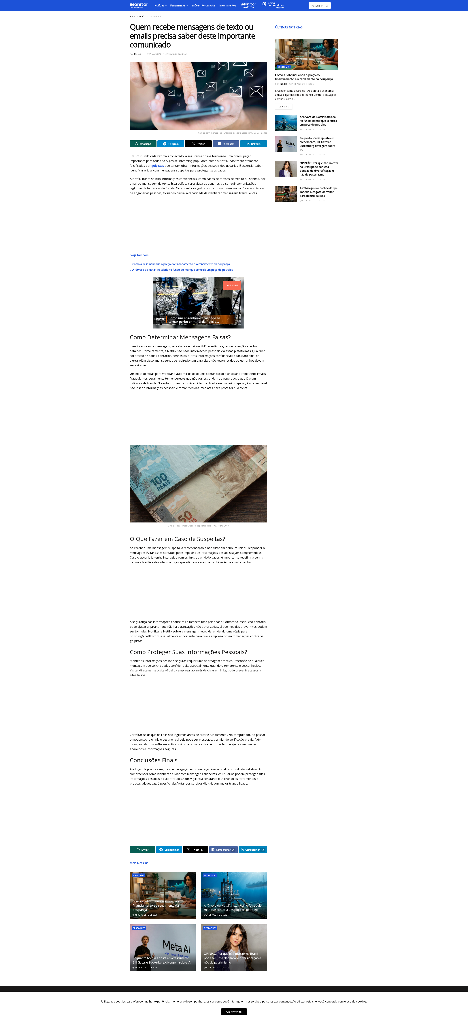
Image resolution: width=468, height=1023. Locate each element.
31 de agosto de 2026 (145, 914)
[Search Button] (327, 5)
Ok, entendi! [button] (234, 1011)
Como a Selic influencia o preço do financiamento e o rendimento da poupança (181, 264)
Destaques (139, 928)
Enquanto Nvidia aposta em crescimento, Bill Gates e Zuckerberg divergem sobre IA (161, 960)
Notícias (159, 5)
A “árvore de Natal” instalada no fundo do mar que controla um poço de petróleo (182, 269)
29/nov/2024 (154, 54)
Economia (155, 16)
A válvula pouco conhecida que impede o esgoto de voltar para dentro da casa (319, 191)
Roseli (137, 54)
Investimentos (227, 5)
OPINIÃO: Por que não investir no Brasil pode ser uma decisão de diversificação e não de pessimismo (232, 957)
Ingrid (283, 84)
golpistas (158, 166)
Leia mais (285, 106)
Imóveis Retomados (203, 5)
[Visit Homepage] (139, 5)
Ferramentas (177, 5)
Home (133, 16)
